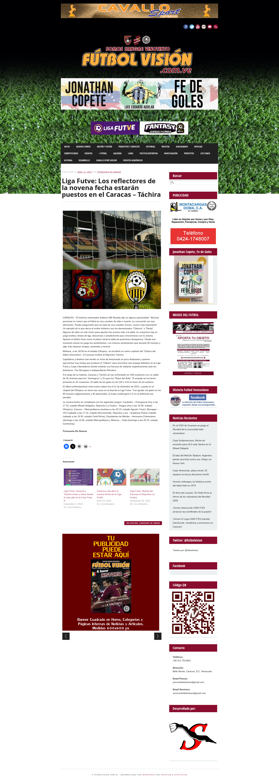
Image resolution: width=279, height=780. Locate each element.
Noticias (198, 146)
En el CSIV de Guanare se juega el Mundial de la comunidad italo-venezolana (190, 429)
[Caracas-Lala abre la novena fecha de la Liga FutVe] (111, 477)
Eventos (88, 153)
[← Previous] (66, 636)
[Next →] (157, 636)
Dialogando (182, 146)
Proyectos (189, 153)
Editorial (150, 146)
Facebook (185, 26)
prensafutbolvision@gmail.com (188, 682)
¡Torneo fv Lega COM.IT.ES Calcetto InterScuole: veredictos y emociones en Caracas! (193, 523)
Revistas (166, 146)
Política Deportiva (149, 153)
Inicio (67, 146)
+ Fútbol (103, 153)
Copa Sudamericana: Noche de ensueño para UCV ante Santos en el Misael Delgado (192, 444)
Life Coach (205, 153)
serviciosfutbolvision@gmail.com (189, 693)
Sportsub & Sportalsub (174, 775)
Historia (68, 160)
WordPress (149, 775)
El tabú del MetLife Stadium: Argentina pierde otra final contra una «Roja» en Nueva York (192, 459)
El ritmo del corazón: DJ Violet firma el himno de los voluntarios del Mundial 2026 (192, 496)
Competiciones (71, 153)
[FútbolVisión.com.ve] (139, 72)
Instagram (203, 26)
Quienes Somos (83, 146)
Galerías (117, 153)
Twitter (191, 26)
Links (130, 153)
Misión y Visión (104, 146)
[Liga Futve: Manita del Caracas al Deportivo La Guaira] (144, 477)
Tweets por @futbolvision (185, 550)
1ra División (132, 523)
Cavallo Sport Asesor (106, 160)
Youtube (197, 26)
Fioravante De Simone (109, 172)
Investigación (171, 153)
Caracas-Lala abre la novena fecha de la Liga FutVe (109, 494)
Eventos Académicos (133, 160)
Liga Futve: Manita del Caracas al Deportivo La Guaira (142, 494)
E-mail (210, 27)
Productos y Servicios (129, 146)
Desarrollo (84, 160)
